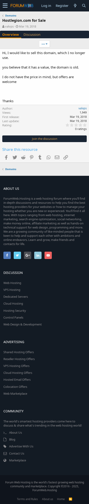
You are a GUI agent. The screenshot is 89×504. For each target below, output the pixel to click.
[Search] (83, 5)
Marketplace (17, 460)
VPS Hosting (11, 290)
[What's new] (75, 5)
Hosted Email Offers (17, 379)
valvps (9, 26)
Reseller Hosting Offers (19, 359)
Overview (10, 34)
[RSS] (70, 499)
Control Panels (13, 317)
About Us (15, 432)
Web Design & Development (22, 324)
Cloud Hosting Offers (17, 373)
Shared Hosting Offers (18, 352)
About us (47, 499)
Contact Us (16, 453)
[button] (5, 5)
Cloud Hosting (13, 303)
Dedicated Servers (15, 297)
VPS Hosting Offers (16, 366)
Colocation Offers (15, 387)
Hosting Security (14, 310)
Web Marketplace (15, 393)
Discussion (32, 34)
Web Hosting (12, 283)
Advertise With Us (21, 446)
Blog (12, 439)
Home (61, 499)
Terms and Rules (27, 499)
